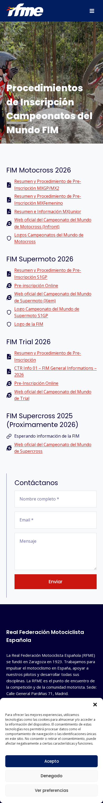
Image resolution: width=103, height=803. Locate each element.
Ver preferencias (51, 790)
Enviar (56, 581)
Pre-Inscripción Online (36, 383)
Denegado (51, 776)
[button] (95, 704)
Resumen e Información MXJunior (47, 211)
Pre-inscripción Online (36, 285)
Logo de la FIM (28, 324)
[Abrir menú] (92, 11)
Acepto (51, 761)
